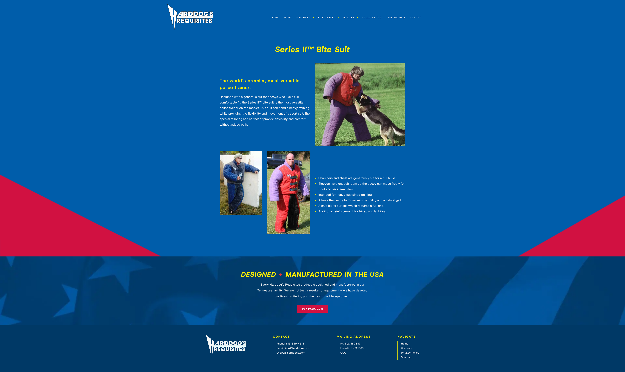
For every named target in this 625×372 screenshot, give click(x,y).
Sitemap (406, 357)
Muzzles (348, 17)
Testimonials (397, 17)
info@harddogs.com (297, 348)
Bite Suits (303, 17)
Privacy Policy (410, 352)
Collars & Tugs (372, 17)
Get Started (311, 308)
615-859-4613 (295, 343)
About (288, 17)
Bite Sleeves (326, 17)
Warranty (406, 348)
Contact (416, 17)
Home (275, 17)
